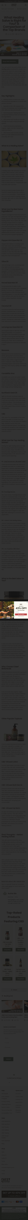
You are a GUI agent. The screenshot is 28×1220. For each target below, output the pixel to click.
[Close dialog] (27, 602)
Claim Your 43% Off (21, 614)
